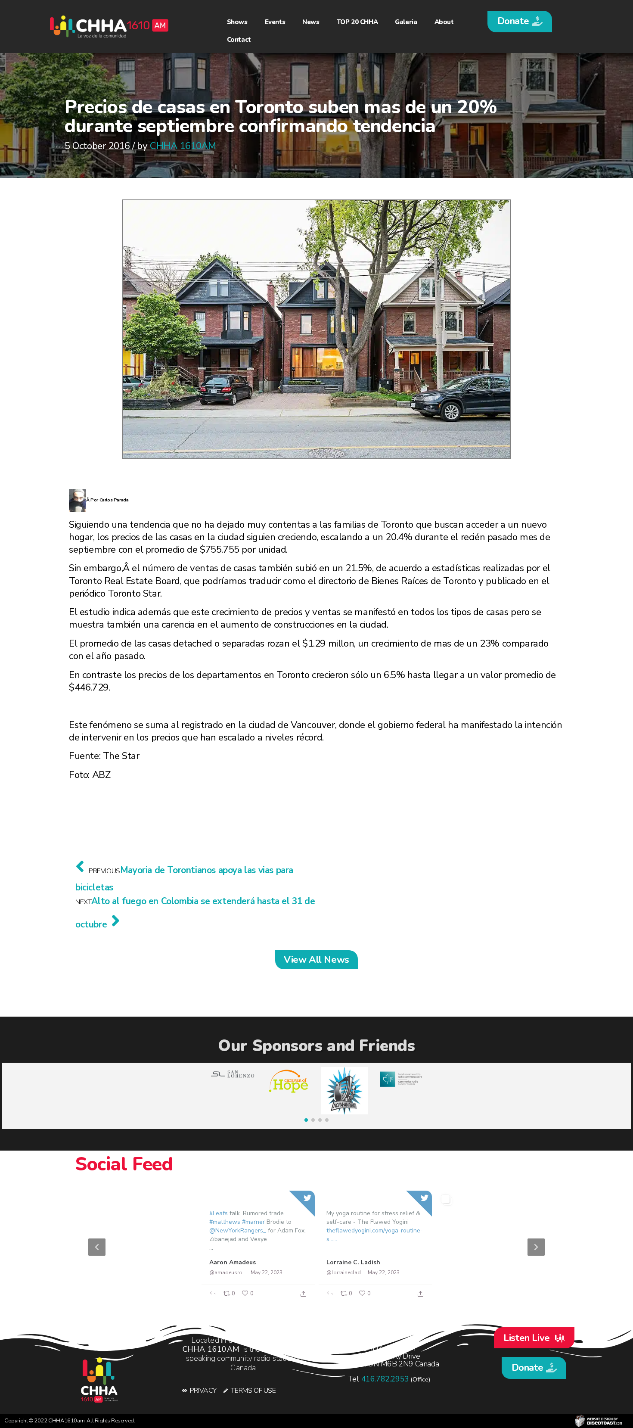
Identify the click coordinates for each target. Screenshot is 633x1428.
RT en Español (113, 1262)
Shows (237, 22)
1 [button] (299, 1298)
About (444, 22)
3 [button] (325, 1298)
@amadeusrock (228, 1272)
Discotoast (598, 1421)
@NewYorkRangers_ (237, 1230)
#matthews (224, 1222)
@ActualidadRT (111, 1272)
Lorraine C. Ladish (353, 1262)
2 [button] (312, 1298)
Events (275, 22)
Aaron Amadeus (232, 1262)
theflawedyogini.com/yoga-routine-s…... (374, 1234)
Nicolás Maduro (467, 1262)
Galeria (406, 22)
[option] (316, 1247)
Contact (239, 39)
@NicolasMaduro (463, 1272)
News (310, 22)
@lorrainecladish (345, 1272)
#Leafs (218, 1213)
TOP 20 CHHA (357, 22)
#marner (253, 1222)
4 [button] (338, 1298)
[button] (519, 21)
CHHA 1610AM (183, 145)
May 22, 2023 (149, 1272)
